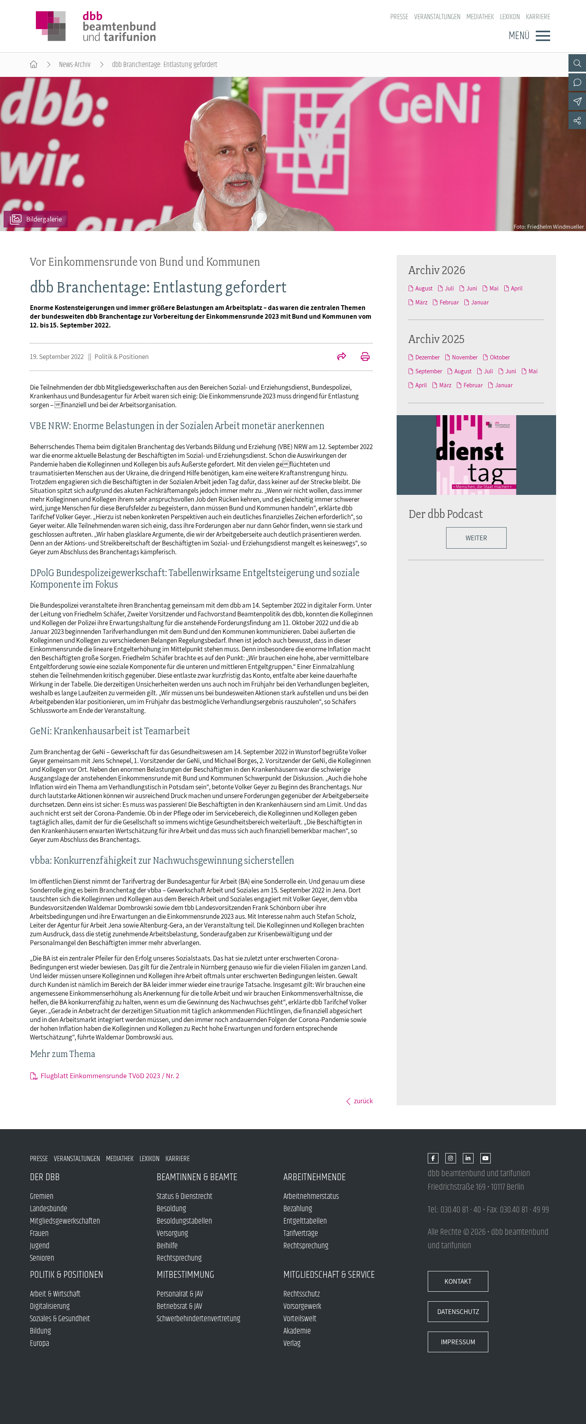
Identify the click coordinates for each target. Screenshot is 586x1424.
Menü (519, 35)
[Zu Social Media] (577, 120)
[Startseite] (33, 65)
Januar (480, 302)
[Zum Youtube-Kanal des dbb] (485, 1159)
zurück (363, 1100)
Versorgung (172, 1234)
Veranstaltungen (437, 17)
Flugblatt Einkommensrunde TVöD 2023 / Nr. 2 (110, 1075)
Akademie (297, 1331)
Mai (494, 288)
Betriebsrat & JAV (179, 1306)
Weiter (476, 538)
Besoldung (171, 1209)
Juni (471, 288)
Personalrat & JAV (180, 1294)
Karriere (538, 17)
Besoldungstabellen (184, 1221)
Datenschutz (458, 1311)
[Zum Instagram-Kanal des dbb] (450, 1159)
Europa (39, 1344)
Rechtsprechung (179, 1258)
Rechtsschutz (301, 1294)
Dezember (427, 357)
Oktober (500, 357)
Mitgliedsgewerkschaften (65, 1221)
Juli (449, 288)
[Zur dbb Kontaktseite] (577, 82)
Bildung (40, 1331)
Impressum (458, 1342)
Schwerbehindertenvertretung (198, 1319)
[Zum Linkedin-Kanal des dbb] (468, 1159)
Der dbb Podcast (446, 514)
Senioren (42, 1258)
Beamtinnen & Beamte (197, 1177)
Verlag (292, 1344)
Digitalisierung (50, 1306)
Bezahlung (297, 1209)
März (421, 302)
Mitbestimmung (185, 1275)
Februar (449, 302)
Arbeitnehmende (314, 1177)
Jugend (39, 1246)
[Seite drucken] (361, 357)
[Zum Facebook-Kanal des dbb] (433, 1159)
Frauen (39, 1234)
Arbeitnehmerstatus (311, 1197)
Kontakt (458, 1281)
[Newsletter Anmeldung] (577, 101)
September (428, 371)
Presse (399, 17)
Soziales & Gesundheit (60, 1319)
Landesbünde (48, 1209)
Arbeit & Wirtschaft (55, 1294)
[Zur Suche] (577, 63)
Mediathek (480, 17)
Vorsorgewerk (302, 1306)
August (424, 288)
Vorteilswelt (300, 1319)
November (465, 357)
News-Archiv (74, 65)
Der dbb (45, 1177)
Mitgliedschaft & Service (329, 1275)
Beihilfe (167, 1246)
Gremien (41, 1197)
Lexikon (510, 17)
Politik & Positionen (121, 356)
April (517, 288)
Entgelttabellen (305, 1221)
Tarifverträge (300, 1234)
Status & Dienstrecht (184, 1197)
